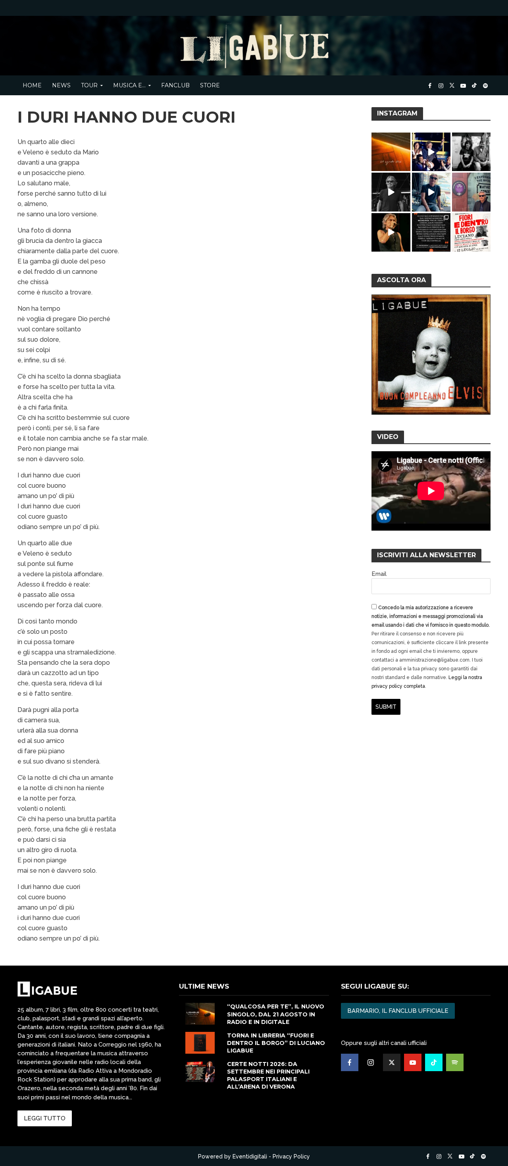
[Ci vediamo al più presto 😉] (431, 192)
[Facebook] (349, 1062)
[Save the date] (390, 152)
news (61, 85)
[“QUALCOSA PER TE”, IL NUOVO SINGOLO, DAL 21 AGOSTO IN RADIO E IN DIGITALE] (200, 1013)
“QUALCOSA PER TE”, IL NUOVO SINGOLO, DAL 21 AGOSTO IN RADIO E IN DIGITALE (275, 1014)
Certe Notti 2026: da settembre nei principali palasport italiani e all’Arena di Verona (268, 1075)
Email (379, 573)
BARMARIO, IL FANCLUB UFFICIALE (397, 1010)
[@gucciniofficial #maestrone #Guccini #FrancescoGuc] (431, 152)
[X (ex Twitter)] (391, 1062)
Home (32, 85)
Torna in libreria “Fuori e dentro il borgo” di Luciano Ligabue (276, 1043)
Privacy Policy (291, 1156)
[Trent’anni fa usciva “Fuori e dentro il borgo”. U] (471, 232)
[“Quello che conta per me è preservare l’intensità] (390, 232)
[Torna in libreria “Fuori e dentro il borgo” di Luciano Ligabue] (200, 1042)
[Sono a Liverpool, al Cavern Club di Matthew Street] (471, 192)
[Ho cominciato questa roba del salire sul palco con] (390, 192)
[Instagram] (370, 1062)
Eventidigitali (250, 1156)
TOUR (89, 85)
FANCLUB (175, 85)
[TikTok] (434, 1062)
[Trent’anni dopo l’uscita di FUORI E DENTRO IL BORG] (431, 232)
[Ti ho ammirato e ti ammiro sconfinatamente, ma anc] (471, 152)
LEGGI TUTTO (44, 1118)
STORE (210, 85)
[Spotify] (455, 1062)
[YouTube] (412, 1062)
